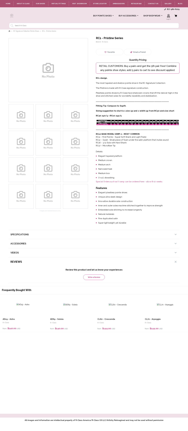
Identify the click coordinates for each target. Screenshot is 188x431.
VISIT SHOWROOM (79, 3)
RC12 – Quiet (102, 140)
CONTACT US (153, 3)
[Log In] (168, 16)
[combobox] (94, 25)
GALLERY (168, 3)
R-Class (105, 42)
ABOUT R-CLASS (23, 3)
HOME (8, 3)
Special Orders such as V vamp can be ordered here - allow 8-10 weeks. (129, 181)
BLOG (180, 3)
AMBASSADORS (119, 3)
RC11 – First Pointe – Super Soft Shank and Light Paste (121, 137)
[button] (103, 15)
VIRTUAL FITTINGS (58, 3)
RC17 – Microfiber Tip (105, 146)
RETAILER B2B (136, 3)
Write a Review (94, 277)
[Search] (11, 25)
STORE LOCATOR (100, 3)
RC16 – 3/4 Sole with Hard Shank (111, 143)
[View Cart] (176, 16)
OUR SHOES (40, 3)
